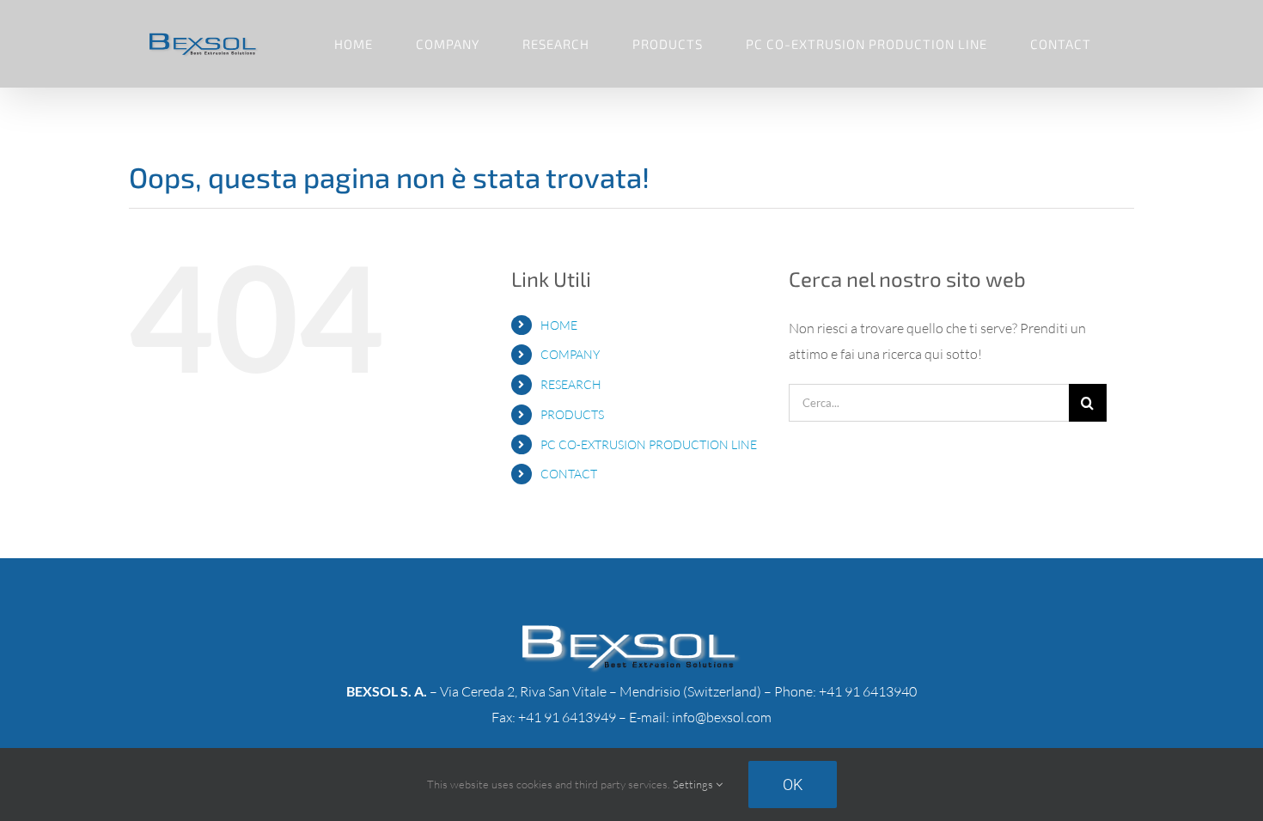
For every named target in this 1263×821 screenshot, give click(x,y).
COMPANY (570, 354)
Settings (694, 784)
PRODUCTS (572, 414)
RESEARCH (570, 384)
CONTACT (568, 473)
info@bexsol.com (722, 717)
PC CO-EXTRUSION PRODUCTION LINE (648, 444)
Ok (792, 784)
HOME (558, 325)
